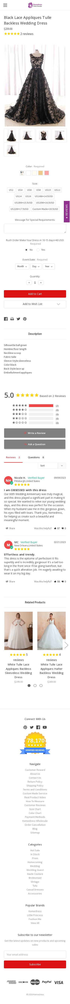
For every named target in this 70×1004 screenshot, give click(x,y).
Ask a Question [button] (36, 444)
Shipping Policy (35, 785)
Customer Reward (35, 770)
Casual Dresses (35, 889)
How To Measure (35, 801)
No (31, 249)
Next (66, 645)
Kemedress (35, 911)
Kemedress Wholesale (35, 821)
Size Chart (35, 809)
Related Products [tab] (35, 602)
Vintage (35, 881)
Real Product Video (35, 797)
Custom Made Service (35, 793)
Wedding (35, 866)
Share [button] (12, 528)
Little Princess (35, 915)
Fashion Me (35, 919)
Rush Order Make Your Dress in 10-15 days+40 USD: (35, 242)
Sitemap (35, 832)
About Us (35, 773)
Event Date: (35, 259)
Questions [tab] (34, 457)
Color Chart (35, 813)
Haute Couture (35, 874)
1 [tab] (29, 685)
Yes (43, 249)
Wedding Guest (35, 870)
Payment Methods (35, 817)
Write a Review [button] (37, 433)
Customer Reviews (35, 805)
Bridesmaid (35, 877)
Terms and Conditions (35, 789)
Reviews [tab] (11, 457)
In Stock (35, 854)
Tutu (35, 885)
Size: (35, 183)
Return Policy (35, 781)
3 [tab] (41, 685)
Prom (35, 858)
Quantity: (35, 276)
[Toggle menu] (5, 5)
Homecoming (35, 862)
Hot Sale (35, 850)
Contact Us (35, 777)
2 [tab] (35, 685)
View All (35, 923)
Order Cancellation (35, 824)
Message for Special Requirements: (35, 219)
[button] (57, 528)
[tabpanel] (18, 648)
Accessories (35, 893)
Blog (35, 828)
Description (35, 334)
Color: (35, 166)
